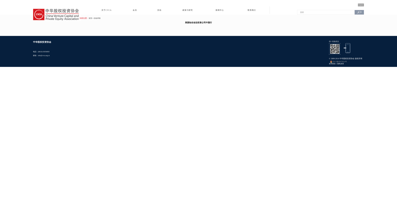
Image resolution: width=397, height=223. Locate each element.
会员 (135, 10)
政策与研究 (187, 10)
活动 (159, 10)
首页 (90, 18)
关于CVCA (106, 10)
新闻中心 (220, 10)
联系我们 (252, 10)
